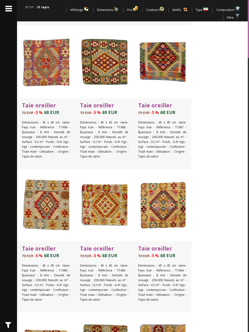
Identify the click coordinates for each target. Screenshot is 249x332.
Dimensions (105, 10)
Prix (130, 10)
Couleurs (152, 10)
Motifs (176, 10)
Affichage (77, 10)
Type (199, 10)
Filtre (230, 18)
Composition (225, 10)
